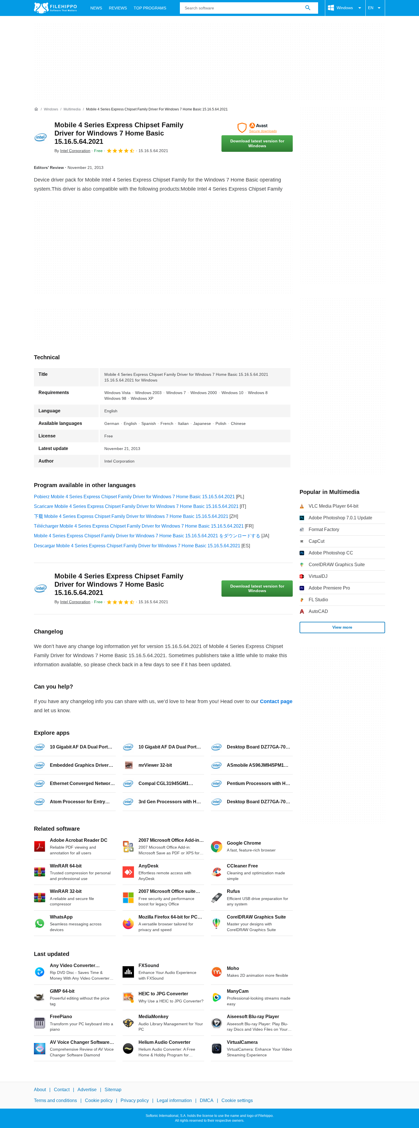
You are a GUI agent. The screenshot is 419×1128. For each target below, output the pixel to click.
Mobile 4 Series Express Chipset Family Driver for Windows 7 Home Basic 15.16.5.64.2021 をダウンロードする (147, 535)
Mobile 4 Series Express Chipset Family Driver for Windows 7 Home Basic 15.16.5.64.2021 (118, 133)
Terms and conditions (55, 1100)
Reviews (118, 8)
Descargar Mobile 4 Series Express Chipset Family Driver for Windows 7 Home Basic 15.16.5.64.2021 (137, 545)
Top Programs (150, 8)
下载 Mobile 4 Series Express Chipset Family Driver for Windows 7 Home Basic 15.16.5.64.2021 (131, 516)
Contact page (276, 701)
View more (342, 627)
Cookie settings (237, 1100)
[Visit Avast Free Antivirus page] (257, 128)
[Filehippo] (55, 8)
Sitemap (113, 1089)
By (72, 150)
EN (370, 7)
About (40, 1089)
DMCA (206, 1100)
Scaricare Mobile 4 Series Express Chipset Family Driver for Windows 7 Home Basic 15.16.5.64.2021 (136, 506)
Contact (62, 1089)
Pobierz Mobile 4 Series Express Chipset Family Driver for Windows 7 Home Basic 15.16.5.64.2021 (134, 496)
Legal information (174, 1100)
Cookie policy (99, 1100)
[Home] (36, 109)
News (96, 8)
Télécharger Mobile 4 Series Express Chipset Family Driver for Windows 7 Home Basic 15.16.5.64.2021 (139, 526)
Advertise (87, 1089)
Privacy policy (135, 1100)
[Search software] (308, 8)
